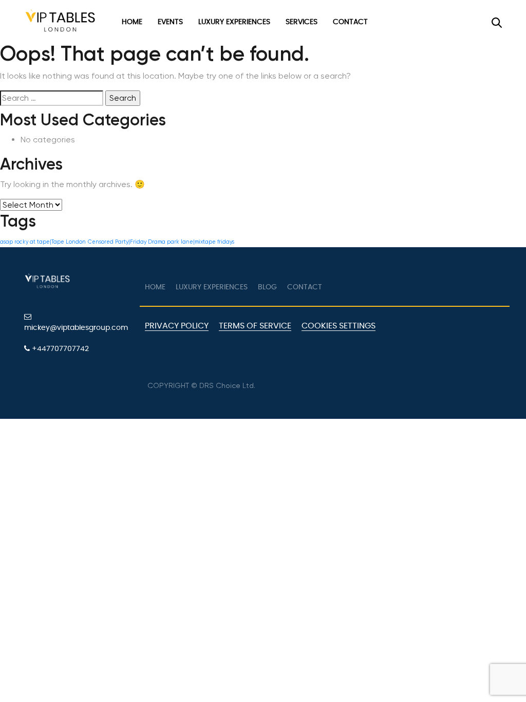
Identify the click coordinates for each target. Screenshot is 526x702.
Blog (267, 287)
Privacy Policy (177, 326)
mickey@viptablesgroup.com (76, 327)
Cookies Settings (338, 326)
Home (132, 22)
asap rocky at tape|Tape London (43, 241)
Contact (350, 22)
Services (301, 22)
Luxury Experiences (234, 22)
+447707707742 (59, 349)
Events (170, 22)
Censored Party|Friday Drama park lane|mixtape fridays (161, 241)
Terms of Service (255, 326)
